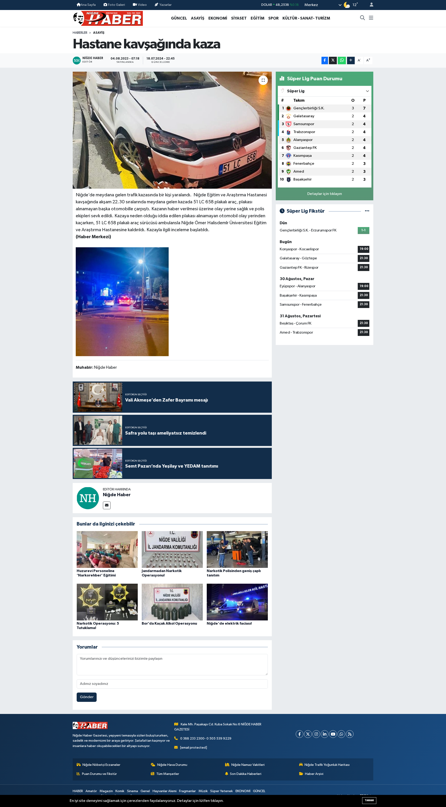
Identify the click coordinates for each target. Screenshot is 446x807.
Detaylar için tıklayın (324, 194)
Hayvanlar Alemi (165, 791)
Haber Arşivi (314, 774)
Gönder (87, 697)
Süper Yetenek (221, 791)
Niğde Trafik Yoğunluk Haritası (327, 765)
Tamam (369, 800)
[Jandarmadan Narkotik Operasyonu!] (172, 549)
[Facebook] (299, 734)
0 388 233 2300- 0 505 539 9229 (205, 738)
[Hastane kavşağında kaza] (172, 130)
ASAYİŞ (197, 18)
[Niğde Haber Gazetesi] (108, 18)
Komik (119, 791)
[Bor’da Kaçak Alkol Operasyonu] (172, 602)
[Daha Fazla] (351, 60)
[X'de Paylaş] (333, 60)
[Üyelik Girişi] (369, 5)
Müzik (203, 791)
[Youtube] (333, 734)
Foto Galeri (116, 5)
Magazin (106, 791)
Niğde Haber (117, 494)
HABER (78, 791)
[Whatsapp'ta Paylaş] (342, 60)
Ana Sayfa (88, 5)
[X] (308, 734)
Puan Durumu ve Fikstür (99, 774)
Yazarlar (165, 5)
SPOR (273, 18)
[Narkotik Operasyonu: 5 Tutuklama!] (107, 602)
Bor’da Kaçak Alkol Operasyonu (169, 623)
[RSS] (350, 734)
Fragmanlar (187, 791)
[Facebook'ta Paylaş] (324, 60)
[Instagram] (316, 734)
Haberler (80, 32)
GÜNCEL (179, 18)
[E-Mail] (107, 505)
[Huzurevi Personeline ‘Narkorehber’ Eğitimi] (107, 549)
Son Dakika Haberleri (245, 774)
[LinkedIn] (324, 734)
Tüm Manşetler (167, 774)
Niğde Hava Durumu (172, 765)
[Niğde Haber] (88, 498)
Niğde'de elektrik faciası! (229, 623)
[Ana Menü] (371, 18)
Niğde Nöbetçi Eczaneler (101, 765)
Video (142, 5)
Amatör (91, 791)
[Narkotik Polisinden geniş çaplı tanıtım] (237, 549)
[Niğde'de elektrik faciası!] (237, 602)
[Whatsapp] (341, 734)
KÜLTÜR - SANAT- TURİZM (306, 18)
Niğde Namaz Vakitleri (248, 765)
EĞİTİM (257, 18)
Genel (145, 791)
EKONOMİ (217, 18)
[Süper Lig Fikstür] (367, 211)
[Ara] (362, 18)
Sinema (132, 791)
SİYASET (239, 18)
